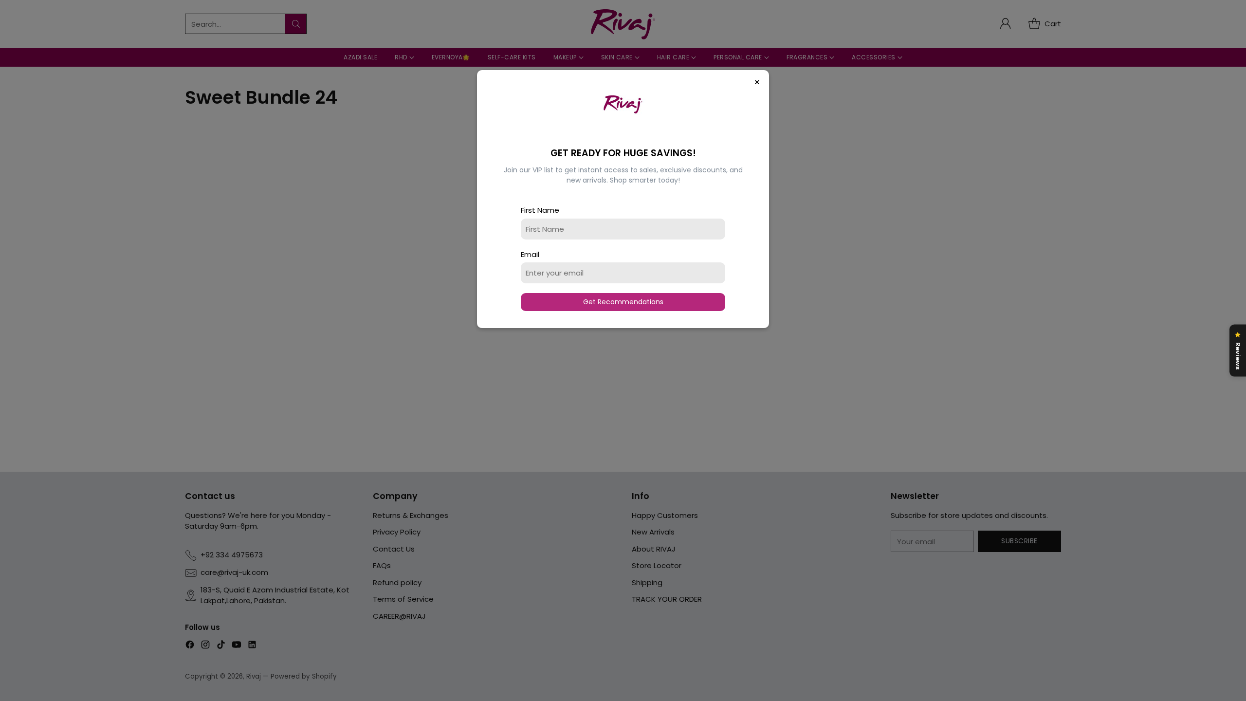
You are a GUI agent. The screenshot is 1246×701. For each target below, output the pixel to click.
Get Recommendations (623, 302)
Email (530, 254)
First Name (540, 210)
